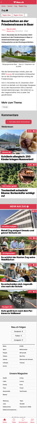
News (4, 346)
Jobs (4, 404)
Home (3, 6)
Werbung (6, 401)
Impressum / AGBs (25, 406)
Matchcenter (23, 349)
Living (21, 378)
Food (21, 384)
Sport (4, 349)
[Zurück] (1, 2)
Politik (21, 346)
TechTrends (23, 391)
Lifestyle (5, 362)
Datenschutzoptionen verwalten (10, 409)
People (5, 352)
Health (5, 378)
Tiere (4, 388)
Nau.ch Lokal (11, 29)
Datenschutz (7, 406)
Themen (22, 362)
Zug (15, 6)
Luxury (22, 381)
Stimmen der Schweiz (26, 359)
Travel (21, 388)
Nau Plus (22, 356)
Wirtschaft (23, 352)
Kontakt (22, 404)
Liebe (4, 381)
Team (21, 401)
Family (5, 384)
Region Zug (23, 6)
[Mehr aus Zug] (18, 206)
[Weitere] (26, 15)
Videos (5, 356)
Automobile (6, 391)
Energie (9, 74)
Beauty (5, 394)
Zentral (9, 6)
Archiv (5, 366)
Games (5, 359)
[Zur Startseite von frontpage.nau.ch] (18, 2)
